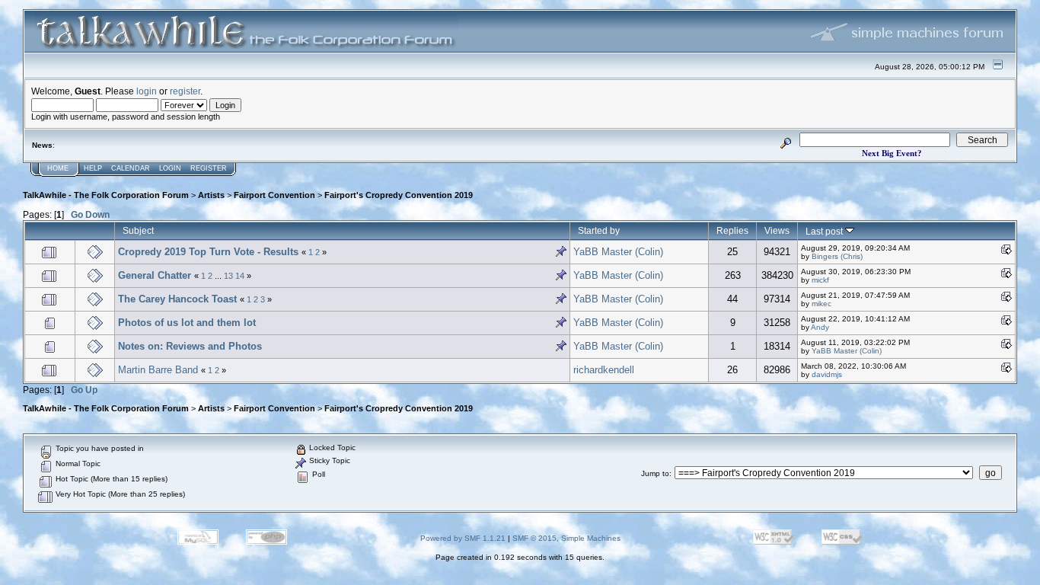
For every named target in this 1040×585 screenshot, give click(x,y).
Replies (732, 230)
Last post (825, 231)
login (146, 91)
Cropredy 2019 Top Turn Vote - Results (208, 251)
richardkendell (603, 370)
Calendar (130, 168)
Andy (820, 327)
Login (170, 168)
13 (228, 275)
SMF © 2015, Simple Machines (566, 538)
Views (777, 230)
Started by (599, 230)
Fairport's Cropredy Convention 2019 (398, 195)
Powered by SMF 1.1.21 (463, 538)
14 (239, 275)
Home (58, 168)
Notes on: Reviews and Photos (190, 346)
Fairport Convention (274, 195)
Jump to (655, 473)
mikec (821, 303)
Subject (138, 230)
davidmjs (827, 374)
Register (208, 168)
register (185, 91)
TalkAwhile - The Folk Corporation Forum (106, 195)
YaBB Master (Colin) (618, 251)
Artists (211, 195)
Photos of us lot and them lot (187, 322)
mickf (820, 280)
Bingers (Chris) (837, 256)
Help (93, 168)
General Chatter (154, 275)
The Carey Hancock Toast (177, 299)
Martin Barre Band (158, 370)
